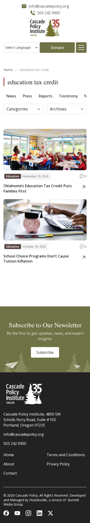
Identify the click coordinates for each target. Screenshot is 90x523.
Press (27, 96)
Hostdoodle (38, 500)
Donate (57, 47)
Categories (17, 109)
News (11, 96)
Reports (45, 96)
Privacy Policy (58, 463)
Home (8, 70)
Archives (58, 109)
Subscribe (45, 352)
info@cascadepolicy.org (23, 434)
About (8, 463)
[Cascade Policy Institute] (45, 28)
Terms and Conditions (66, 454)
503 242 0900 (14, 443)
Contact (10, 473)
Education (12, 176)
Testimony (68, 96)
